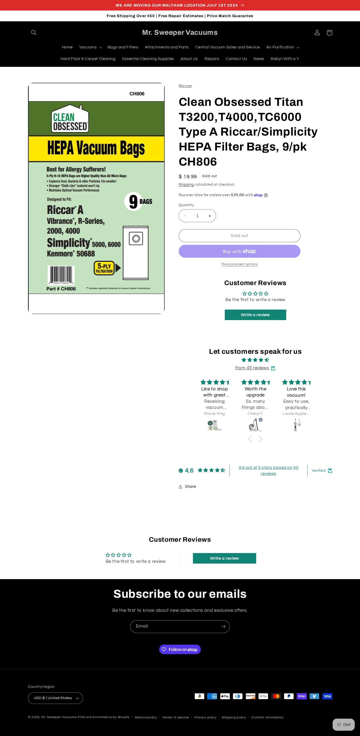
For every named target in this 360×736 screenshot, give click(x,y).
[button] (34, 33)
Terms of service (175, 717)
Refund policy (146, 717)
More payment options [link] (239, 264)
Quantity (186, 205)
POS (81, 717)
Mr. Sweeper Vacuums (59, 717)
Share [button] (190, 487)
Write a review (255, 315)
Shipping (186, 184)
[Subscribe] (223, 626)
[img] (255, 360)
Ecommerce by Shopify (111, 717)
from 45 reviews (252, 368)
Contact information (267, 717)
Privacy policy (205, 717)
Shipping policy (234, 717)
